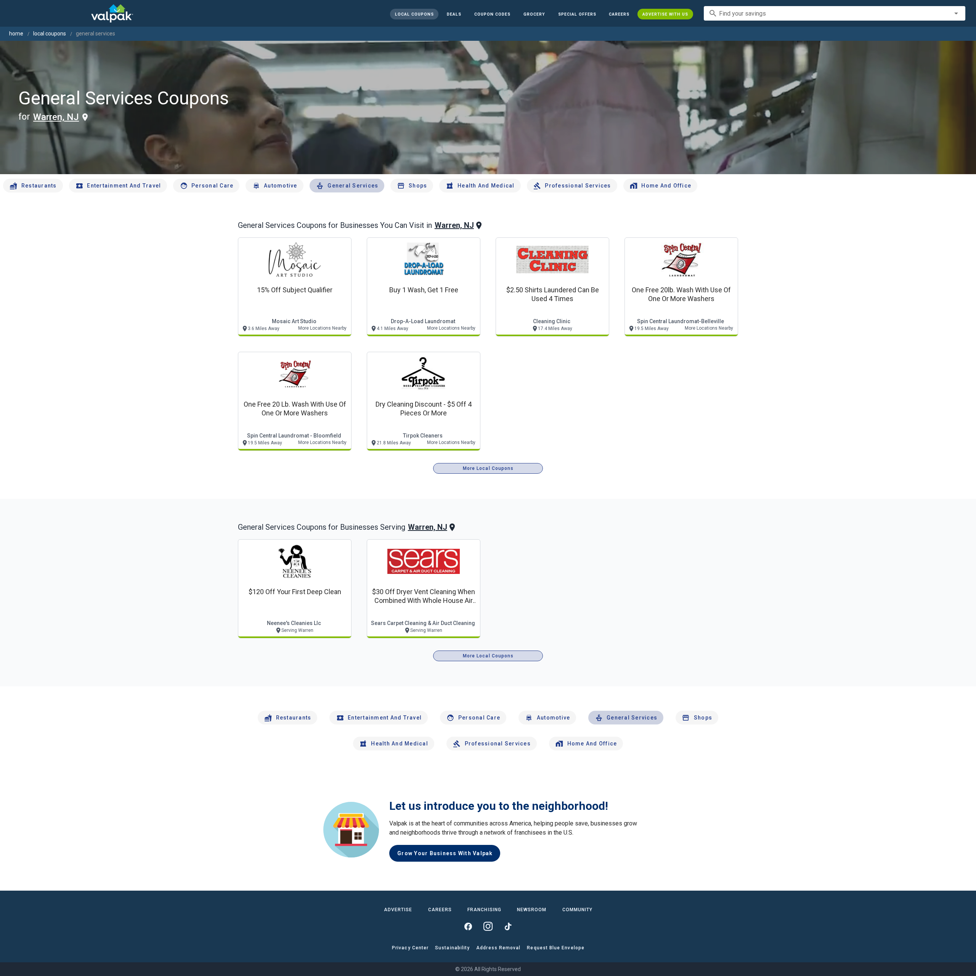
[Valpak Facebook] (468, 926)
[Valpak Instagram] (488, 926)
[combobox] (834, 13)
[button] (577, 14)
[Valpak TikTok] (508, 926)
